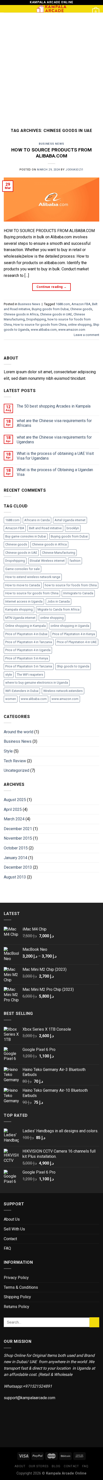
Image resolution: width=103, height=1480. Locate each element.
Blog (56, 1466)
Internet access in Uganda (23, 601)
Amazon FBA (81, 304)
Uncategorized (16, 770)
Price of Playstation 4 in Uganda (27, 650)
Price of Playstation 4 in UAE (77, 642)
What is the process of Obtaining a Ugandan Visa (55, 472)
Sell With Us (14, 1229)
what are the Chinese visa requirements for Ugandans (54, 439)
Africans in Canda (37, 520)
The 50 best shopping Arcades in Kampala (53, 406)
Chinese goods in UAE (56, 314)
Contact (10, 1238)
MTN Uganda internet (20, 618)
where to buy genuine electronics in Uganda (36, 682)
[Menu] (7, 11)
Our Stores (38, 1466)
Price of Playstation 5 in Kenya (26, 658)
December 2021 (18, 828)
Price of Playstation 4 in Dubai (26, 634)
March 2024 (14, 819)
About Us (12, 1219)
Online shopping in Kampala (25, 626)
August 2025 (15, 799)
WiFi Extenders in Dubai (21, 691)
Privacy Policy (16, 1277)
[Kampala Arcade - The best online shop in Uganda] (51, 9)
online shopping (80, 324)
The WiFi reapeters (30, 674)
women (10, 699)
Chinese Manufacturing (58, 552)
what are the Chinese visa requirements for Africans (54, 423)
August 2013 (15, 877)
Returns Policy (16, 1306)
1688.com (63, 304)
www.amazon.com (71, 329)
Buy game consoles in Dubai (25, 536)
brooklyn (72, 528)
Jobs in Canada (58, 601)
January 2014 (15, 857)
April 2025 (13, 809)
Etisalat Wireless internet (47, 561)
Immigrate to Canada (78, 593)
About (19, 1466)
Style (8, 751)
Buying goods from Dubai (50, 309)
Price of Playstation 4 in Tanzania (28, 642)
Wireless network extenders (63, 691)
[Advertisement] (51, 66)
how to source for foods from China (71, 585)
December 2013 (18, 867)
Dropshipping (36, 319)
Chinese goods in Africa (21, 314)
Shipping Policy (17, 1296)
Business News (51, 143)
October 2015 (16, 848)
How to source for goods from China (39, 324)
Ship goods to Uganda (73, 666)
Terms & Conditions (21, 1287)
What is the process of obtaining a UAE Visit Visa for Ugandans (55, 456)
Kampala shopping (19, 609)
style (8, 674)
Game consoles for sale (22, 569)
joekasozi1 (75, 169)
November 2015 (18, 838)
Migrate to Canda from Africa (59, 609)
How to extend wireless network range (32, 577)
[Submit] (94, 1322)
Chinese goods (81, 309)
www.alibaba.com (44, 329)
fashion (75, 561)
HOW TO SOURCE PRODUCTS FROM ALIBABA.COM (51, 153)
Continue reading (51, 287)
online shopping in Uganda (69, 626)
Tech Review (15, 761)
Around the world (18, 731)
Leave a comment (86, 335)
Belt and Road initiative (45, 528)
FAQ (7, 1248)
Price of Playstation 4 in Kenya (73, 634)
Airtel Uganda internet (70, 520)
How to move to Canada (22, 585)
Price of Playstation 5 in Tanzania (28, 666)
